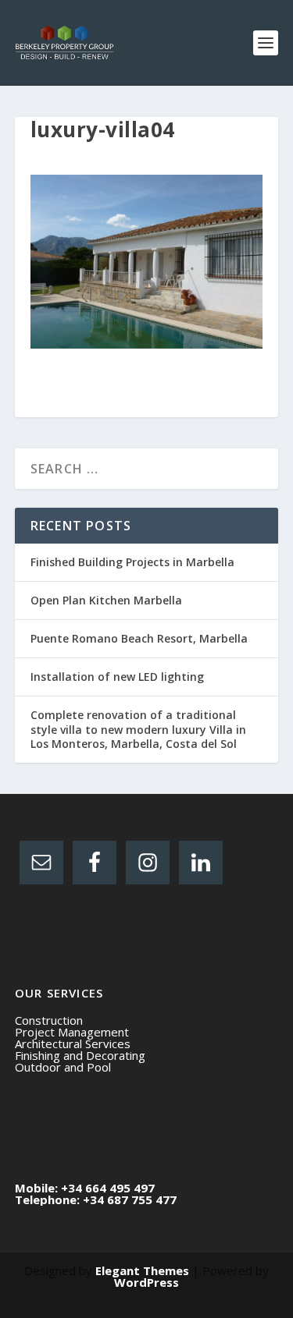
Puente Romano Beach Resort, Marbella (139, 638)
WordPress (146, 1282)
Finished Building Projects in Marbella (132, 561)
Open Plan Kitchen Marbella (106, 600)
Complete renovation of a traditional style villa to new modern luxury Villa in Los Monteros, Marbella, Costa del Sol (138, 728)
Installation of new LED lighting (117, 676)
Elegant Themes (142, 1270)
